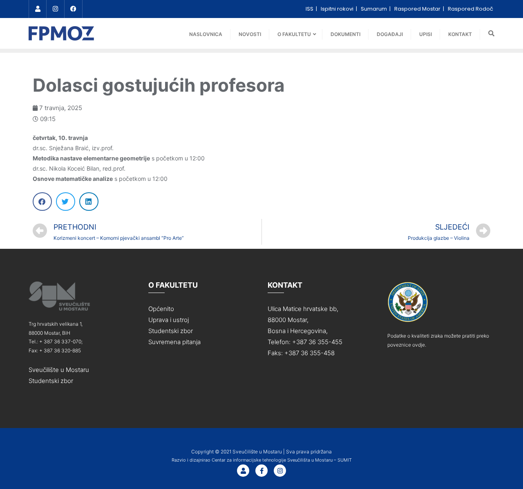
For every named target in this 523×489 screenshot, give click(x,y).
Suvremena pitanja (174, 342)
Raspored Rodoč (470, 9)
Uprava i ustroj (168, 320)
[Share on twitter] (65, 201)
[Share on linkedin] (88, 201)
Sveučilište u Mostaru (59, 370)
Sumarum (374, 9)
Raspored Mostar (418, 9)
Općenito (161, 309)
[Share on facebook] (42, 201)
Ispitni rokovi (338, 9)
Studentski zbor (51, 381)
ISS (310, 9)
